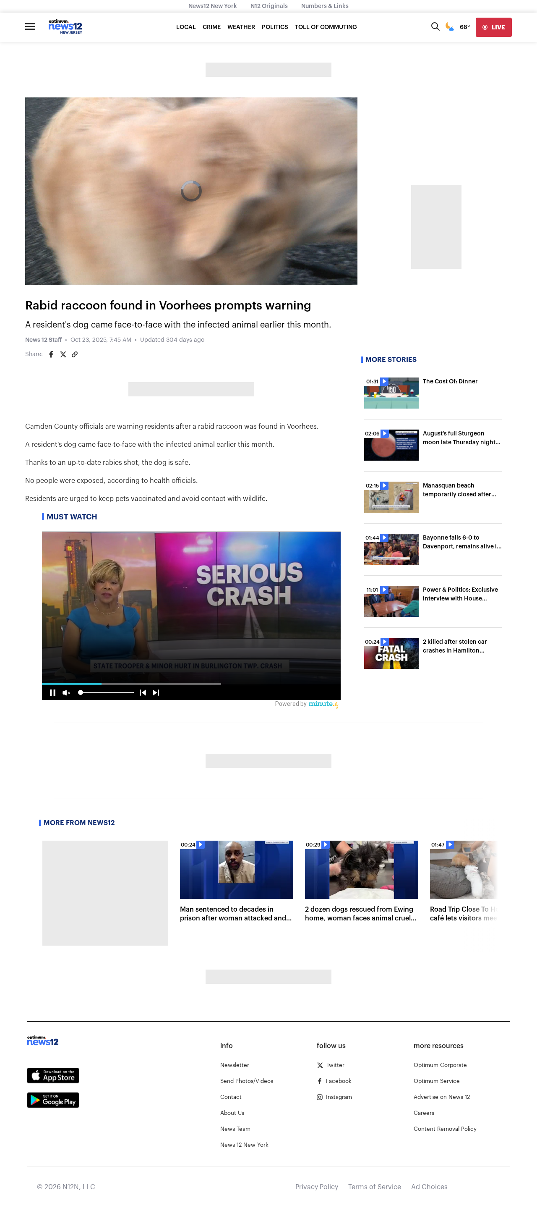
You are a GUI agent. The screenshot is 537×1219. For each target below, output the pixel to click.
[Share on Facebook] (51, 354)
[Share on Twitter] (63, 354)
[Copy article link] (74, 354)
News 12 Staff (43, 340)
